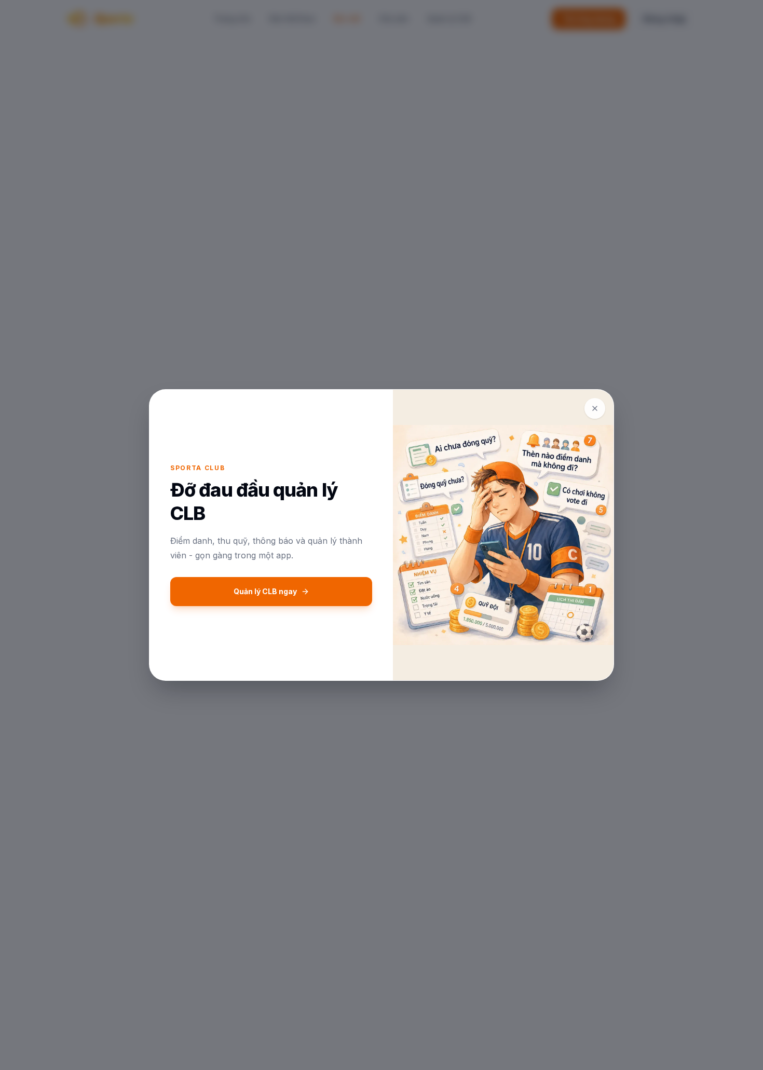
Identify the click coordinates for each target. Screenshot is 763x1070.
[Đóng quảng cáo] (594, 408)
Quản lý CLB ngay (265, 591)
